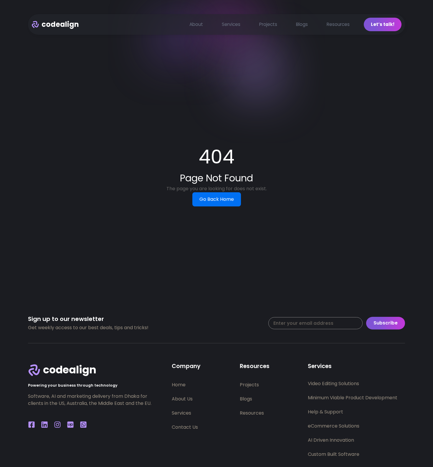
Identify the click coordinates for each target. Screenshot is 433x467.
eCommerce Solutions (333, 426)
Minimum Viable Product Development (352, 397)
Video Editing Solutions (333, 383)
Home (179, 384)
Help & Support (325, 411)
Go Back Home (216, 199)
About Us (182, 398)
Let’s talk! (382, 24)
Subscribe (385, 323)
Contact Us (185, 427)
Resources (338, 24)
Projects (268, 24)
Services (231, 24)
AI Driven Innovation (331, 440)
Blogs (302, 24)
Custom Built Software (333, 454)
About (196, 24)
